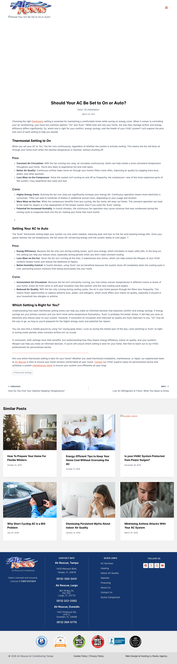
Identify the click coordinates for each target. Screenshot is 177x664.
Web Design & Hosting (137, 656)
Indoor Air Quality (110, 573)
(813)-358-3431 (66, 578)
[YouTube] (162, 565)
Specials (105, 578)
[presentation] (30, 432)
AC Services (107, 563)
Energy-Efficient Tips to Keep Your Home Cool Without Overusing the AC (87, 460)
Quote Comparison (110, 597)
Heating (105, 568)
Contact (98, 362)
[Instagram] (156, 565)
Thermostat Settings (22, 373)
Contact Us (106, 592)
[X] (151, 565)
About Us (106, 587)
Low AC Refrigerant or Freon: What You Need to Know (141, 388)
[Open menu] (166, 7)
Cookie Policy (80, 656)
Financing (106, 583)
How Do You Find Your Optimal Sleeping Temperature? (36, 388)
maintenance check (42, 365)
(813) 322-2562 (66, 600)
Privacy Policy (96, 656)
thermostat (37, 121)
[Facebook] (145, 565)
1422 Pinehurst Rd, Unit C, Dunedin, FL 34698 (67, 614)
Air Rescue (20, 362)
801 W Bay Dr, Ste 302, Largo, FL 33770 (66, 593)
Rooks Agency (160, 656)
